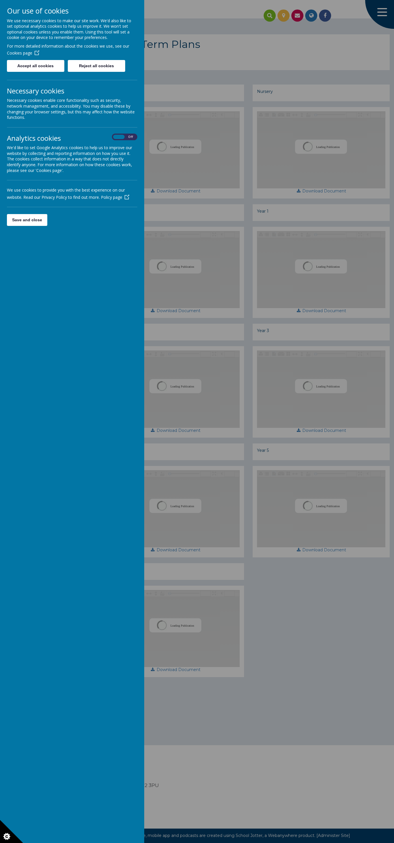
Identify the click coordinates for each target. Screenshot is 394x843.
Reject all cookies (96, 65)
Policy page (111, 197)
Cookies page (19, 53)
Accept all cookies (35, 65)
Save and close (27, 220)
